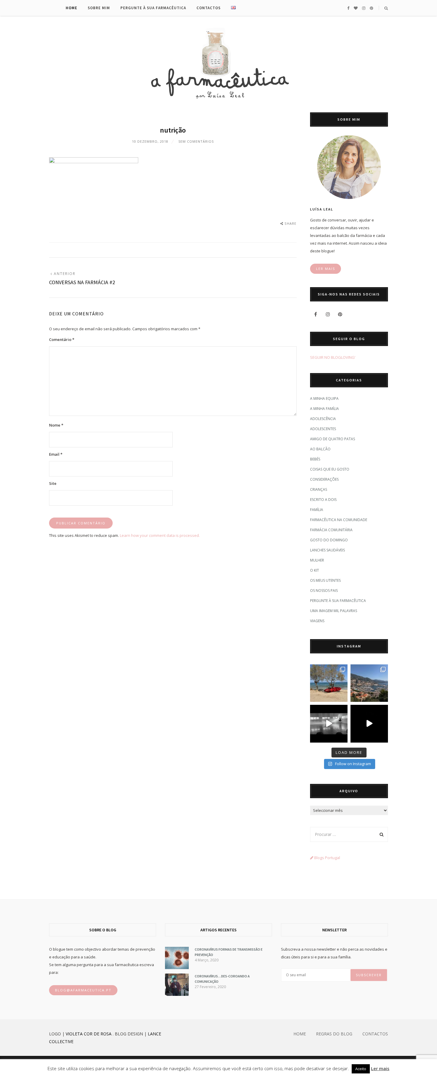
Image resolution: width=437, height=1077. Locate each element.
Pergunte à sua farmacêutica (153, 7)
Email (55, 454)
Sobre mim (99, 7)
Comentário (61, 339)
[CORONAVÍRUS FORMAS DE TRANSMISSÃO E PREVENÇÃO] (177, 967)
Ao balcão (320, 449)
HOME (299, 1034)
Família (316, 509)
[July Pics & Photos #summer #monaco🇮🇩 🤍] (369, 683)
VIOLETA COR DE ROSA (88, 1034)
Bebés (315, 459)
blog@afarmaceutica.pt (83, 990)
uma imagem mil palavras (333, 610)
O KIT (314, 570)
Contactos (209, 7)
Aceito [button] (360, 1068)
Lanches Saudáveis (327, 550)
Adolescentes (323, 428)
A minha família (324, 408)
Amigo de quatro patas (332, 438)
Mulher (317, 560)
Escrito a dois (323, 499)
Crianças (318, 489)
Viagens (317, 620)
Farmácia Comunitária (331, 529)
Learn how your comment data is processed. (160, 535)
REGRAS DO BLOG (334, 1034)
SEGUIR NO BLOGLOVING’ (332, 357)
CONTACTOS (375, 1034)
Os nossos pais (324, 590)
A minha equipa (324, 398)
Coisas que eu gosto (329, 469)
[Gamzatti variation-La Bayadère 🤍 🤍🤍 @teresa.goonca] (329, 723)
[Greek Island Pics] (329, 683)
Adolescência (323, 418)
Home (71, 7)
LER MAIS (325, 268)
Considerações (324, 479)
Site (52, 483)
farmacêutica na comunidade (338, 519)
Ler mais (380, 1068)
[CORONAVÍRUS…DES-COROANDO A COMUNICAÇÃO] (177, 994)
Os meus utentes (325, 580)
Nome (56, 425)
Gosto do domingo (329, 540)
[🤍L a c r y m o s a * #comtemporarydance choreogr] (369, 723)
